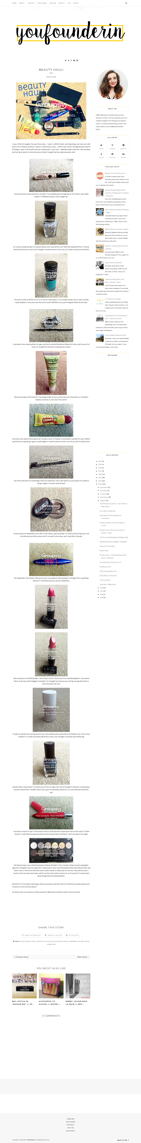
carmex (33, 941)
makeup (66, 941)
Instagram (112, 157)
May (101, 594)
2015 (100, 477)
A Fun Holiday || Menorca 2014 (115, 335)
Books (76, 3)
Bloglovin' (123, 148)
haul (56, 941)
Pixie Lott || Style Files (107, 546)
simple (49, 944)
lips (61, 941)
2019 (100, 464)
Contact (31, 3)
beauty (21, 941)
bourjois (27, 941)
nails (82, 941)
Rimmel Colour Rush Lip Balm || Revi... (76, 1002)
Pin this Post (74, 935)
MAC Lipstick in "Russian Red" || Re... (23, 1002)
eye (45, 941)
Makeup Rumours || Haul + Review (117, 229)
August (102, 500)
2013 (100, 484)
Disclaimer (42, 3)
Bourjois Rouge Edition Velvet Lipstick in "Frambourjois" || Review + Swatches (117, 193)
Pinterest (112, 148)
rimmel (86, 941)
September (104, 497)
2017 (100, 471)
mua (78, 941)
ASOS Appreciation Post (108, 571)
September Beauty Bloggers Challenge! (113, 542)
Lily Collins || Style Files (108, 511)
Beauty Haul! (104, 550)
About (22, 3)
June (101, 591)
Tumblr (101, 157)
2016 (100, 474)
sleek (54, 944)
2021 (100, 461)
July (101, 588)
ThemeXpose (31, 1140)
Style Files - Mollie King (107, 584)
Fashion (52, 3)
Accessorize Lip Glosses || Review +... (50, 1002)
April (101, 597)
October (103, 494)
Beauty (62, 3)
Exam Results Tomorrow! (108, 575)
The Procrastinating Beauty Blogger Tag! (114, 537)
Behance (123, 157)
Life (69, 3)
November (103, 490)
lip (59, 941)
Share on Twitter (55, 935)
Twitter (101, 148)
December (103, 487)
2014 (100, 481)
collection (39, 941)
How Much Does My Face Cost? (110, 562)
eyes (48, 941)
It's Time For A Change (113, 299)
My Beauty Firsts (105, 567)
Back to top (122, 1140)
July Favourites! (105, 580)
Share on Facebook (33, 935)
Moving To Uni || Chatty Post (115, 173)
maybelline (73, 941)
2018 (100, 468)
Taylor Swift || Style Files (113, 263)
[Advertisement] (112, 415)
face (52, 941)
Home (14, 3)
